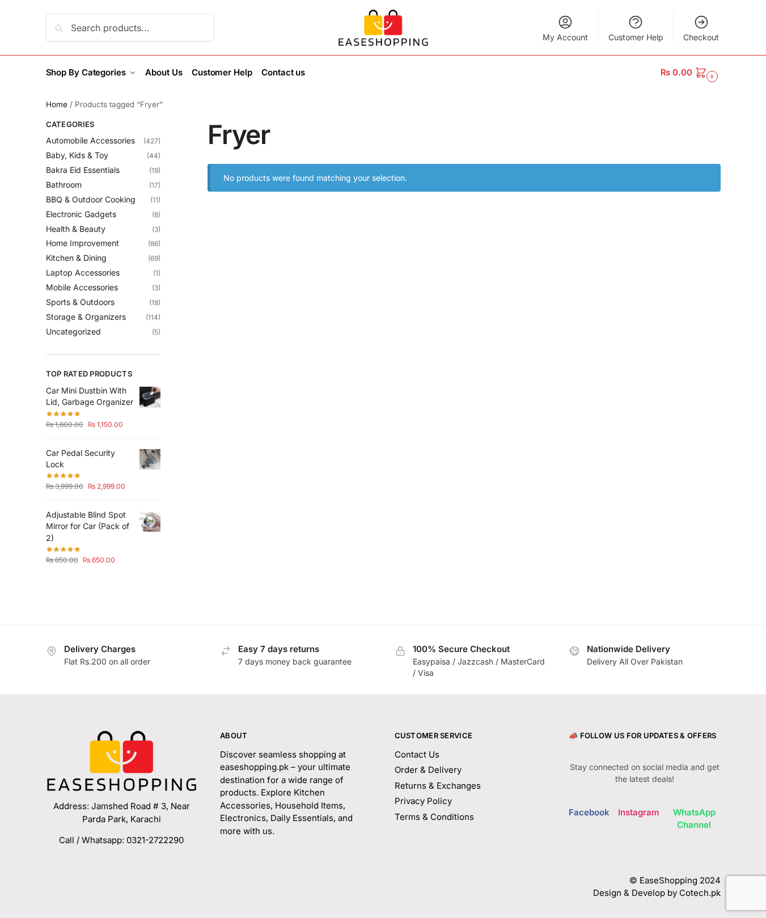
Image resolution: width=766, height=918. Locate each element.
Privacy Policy (423, 801)
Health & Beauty (75, 229)
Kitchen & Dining (76, 258)
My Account (565, 37)
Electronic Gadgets (81, 214)
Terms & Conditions (434, 816)
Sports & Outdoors (80, 302)
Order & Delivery (428, 769)
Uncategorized (73, 331)
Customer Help (635, 37)
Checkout (701, 37)
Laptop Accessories (83, 272)
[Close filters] (163, 126)
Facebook (589, 812)
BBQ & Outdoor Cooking (91, 199)
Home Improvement (82, 243)
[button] (690, 73)
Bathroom (64, 184)
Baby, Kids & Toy (77, 155)
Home (56, 104)
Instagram (638, 812)
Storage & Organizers (86, 316)
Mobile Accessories (82, 287)
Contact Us (417, 754)
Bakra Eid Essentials (83, 170)
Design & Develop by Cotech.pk (657, 892)
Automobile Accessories (90, 140)
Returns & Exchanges (438, 785)
